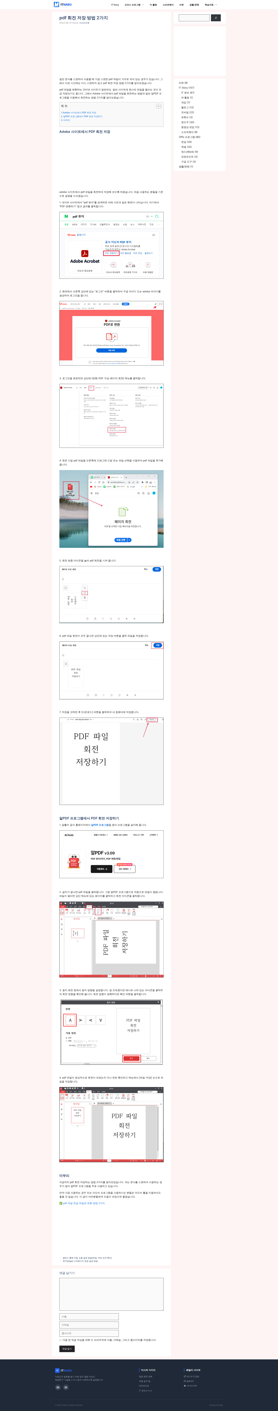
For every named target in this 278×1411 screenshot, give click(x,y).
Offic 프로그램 (187, 137)
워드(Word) (187, 151)
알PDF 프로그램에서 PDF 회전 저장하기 (83, 116)
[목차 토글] (157, 106)
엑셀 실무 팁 (144, 1381)
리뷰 (181, 4)
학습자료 (209, 4)
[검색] (216, 17)
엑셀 (183, 146)
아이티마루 (192, 1386)
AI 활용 (153, 4)
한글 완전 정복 (145, 1376)
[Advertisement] (111, 53)
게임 (183, 102)
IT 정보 (185, 92)
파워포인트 (187, 156)
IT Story (115, 4)
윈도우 (185, 122)
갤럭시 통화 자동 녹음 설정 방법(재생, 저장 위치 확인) (87, 1258)
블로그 (185, 107)
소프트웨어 (168, 4)
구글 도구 (186, 161)
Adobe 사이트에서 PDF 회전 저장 (79, 112)
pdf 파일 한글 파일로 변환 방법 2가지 (84, 1203)
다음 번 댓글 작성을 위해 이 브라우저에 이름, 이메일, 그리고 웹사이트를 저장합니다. (109, 1339)
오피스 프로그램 (132, 4)
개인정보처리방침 (216, 1405)
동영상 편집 (187, 127)
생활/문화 (194, 4)
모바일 (185, 112)
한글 (183, 142)
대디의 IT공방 (192, 1376)
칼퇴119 (190, 1381)
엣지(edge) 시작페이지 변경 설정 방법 (80, 1261)
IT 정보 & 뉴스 (145, 1390)
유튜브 (185, 117)
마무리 (66, 120)
